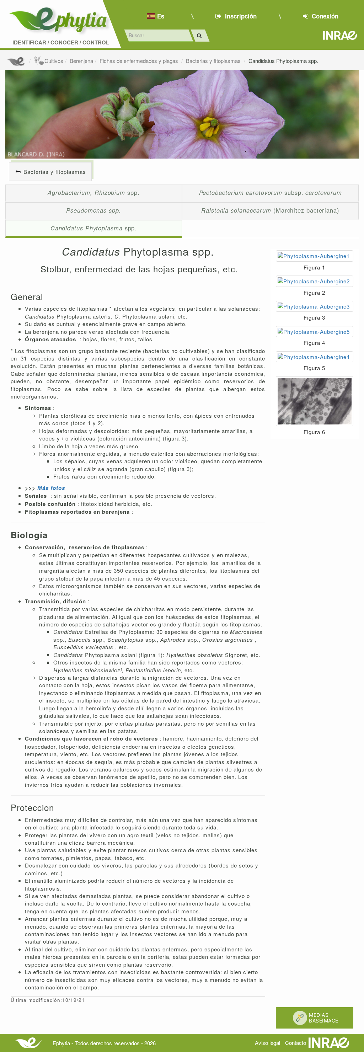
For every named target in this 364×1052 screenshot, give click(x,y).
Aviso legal (267, 1042)
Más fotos (51, 488)
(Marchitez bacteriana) (270, 210)
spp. (93, 192)
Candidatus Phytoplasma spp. (283, 60)
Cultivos (53, 60)
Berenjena (81, 60)
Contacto (295, 1042)
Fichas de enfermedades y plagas (140, 60)
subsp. (270, 192)
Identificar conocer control (60, 42)
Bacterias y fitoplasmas (214, 60)
